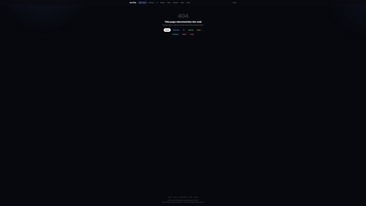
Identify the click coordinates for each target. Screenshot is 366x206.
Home (167, 30)
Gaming (162, 2)
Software (175, 2)
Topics (196, 197)
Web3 (182, 2)
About (234, 2)
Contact (175, 197)
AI (157, 2)
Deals (188, 2)
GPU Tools (142, 2)
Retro (168, 2)
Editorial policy (183, 197)
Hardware (151, 2)
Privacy (191, 197)
